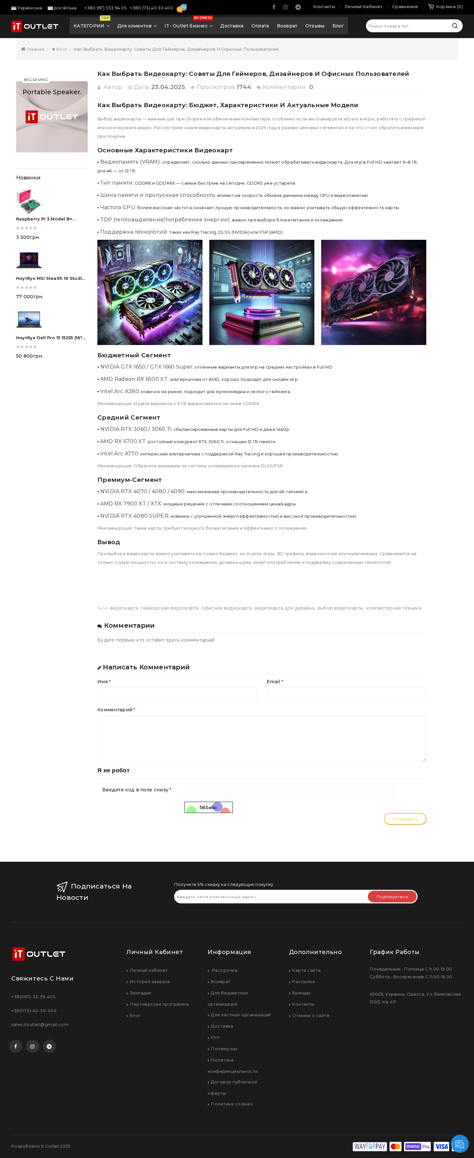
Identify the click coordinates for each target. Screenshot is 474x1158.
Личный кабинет (149, 970)
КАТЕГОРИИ (91, 23)
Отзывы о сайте (311, 1015)
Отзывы (315, 26)
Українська (29, 7)
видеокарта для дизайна (285, 608)
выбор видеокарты (340, 608)
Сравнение (405, 6)
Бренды (301, 992)
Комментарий (114, 710)
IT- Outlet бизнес (188, 23)
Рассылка (303, 981)
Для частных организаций (241, 1014)
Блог (338, 26)
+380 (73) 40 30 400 (152, 7)
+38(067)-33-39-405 (33, 996)
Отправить (405, 818)
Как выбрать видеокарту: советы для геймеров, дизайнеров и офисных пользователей (176, 49)
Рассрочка (224, 970)
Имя (102, 682)
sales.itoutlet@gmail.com (39, 1024)
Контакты (303, 1004)
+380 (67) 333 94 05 (105, 7)
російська (64, 7)
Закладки (140, 992)
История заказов (150, 981)
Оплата (260, 26)
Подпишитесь (392, 896)
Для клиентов (134, 26)
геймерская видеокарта (170, 608)
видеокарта (124, 608)
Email (273, 682)
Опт (215, 1037)
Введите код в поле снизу (135, 790)
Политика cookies (231, 1103)
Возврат (287, 26)
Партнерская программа (159, 1004)
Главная (34, 49)
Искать (455, 25)
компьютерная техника (393, 608)
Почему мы (224, 1048)
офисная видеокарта (227, 608)
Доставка (231, 26)
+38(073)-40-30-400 (33, 1010)
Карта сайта (306, 970)
